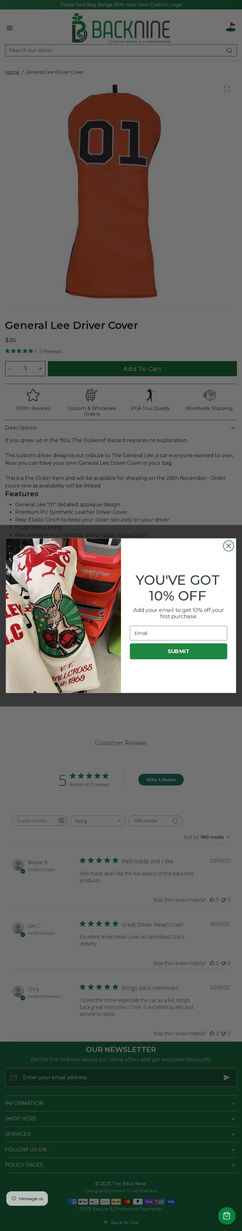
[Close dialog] (228, 546)
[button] (227, 1216)
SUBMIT (178, 651)
